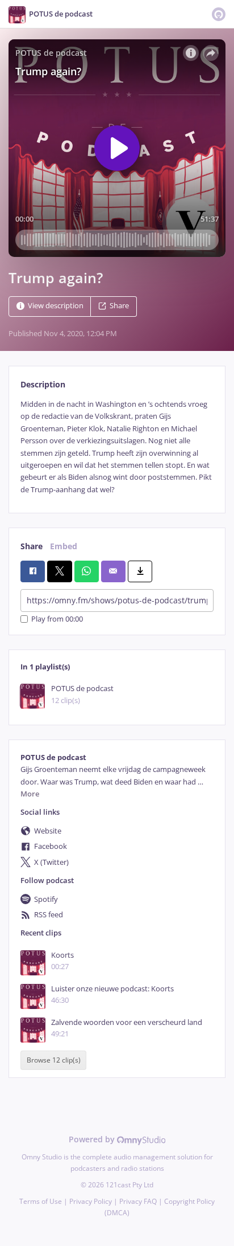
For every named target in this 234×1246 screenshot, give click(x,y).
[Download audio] (140, 571)
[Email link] (113, 571)
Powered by (93, 1139)
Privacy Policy (90, 1201)
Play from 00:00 (57, 619)
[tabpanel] (117, 447)
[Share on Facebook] (32, 571)
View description (55, 306)
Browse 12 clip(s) (54, 1060)
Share (119, 306)
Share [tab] (31, 546)
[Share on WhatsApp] (86, 571)
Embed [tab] (63, 546)
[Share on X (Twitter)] (59, 571)
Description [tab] (42, 384)
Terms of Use (40, 1201)
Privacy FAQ (138, 1201)
